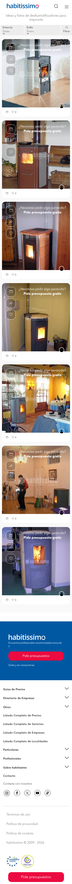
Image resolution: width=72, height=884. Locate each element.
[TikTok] (47, 793)
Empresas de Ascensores (19, 703)
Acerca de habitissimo (17, 772)
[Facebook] (17, 793)
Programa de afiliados (17, 780)
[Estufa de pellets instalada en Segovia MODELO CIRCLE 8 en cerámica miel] (36, 561)
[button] (7, 112)
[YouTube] (37, 793)
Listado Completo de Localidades (25, 741)
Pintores (8, 727)
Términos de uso (18, 814)
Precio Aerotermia (14, 698)
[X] (27, 793)
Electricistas (10, 731)
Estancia (7, 27)
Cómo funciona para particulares (24, 754)
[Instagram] (6, 793)
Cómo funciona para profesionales (25, 763)
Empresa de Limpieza (17, 707)
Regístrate (9, 758)
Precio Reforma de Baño (18, 694)
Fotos (6, 720)
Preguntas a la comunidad (19, 716)
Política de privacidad (22, 824)
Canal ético (10, 776)
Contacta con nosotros (17, 783)
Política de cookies (19, 833)
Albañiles (9, 735)
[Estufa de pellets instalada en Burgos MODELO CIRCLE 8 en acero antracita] (36, 479)
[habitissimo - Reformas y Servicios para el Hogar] (18, 7)
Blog (6, 712)
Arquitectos (10, 739)
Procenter (9, 724)
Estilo (30, 27)
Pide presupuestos (36, 877)
